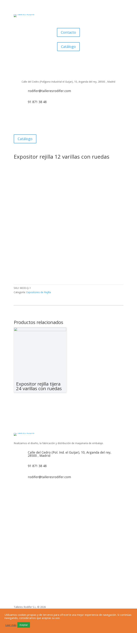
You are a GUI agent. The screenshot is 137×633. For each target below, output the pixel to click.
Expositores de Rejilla (38, 292)
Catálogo (68, 46)
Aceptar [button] (23, 624)
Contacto (68, 32)
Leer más (10, 625)
